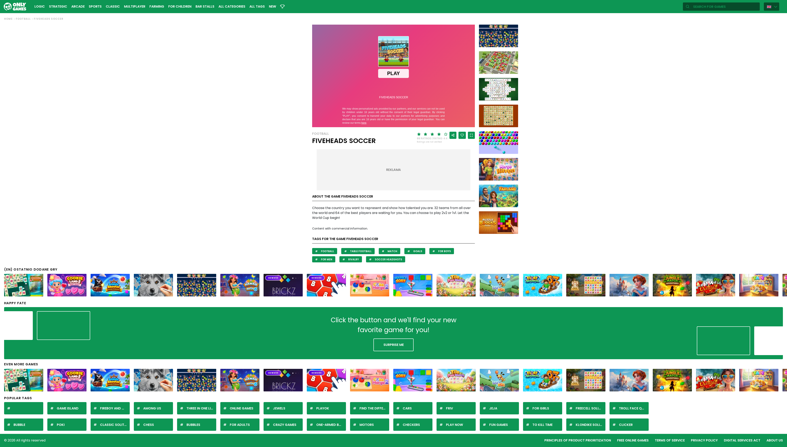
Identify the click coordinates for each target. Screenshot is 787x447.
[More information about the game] (512, 42)
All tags (257, 6)
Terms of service (670, 440)
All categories (231, 6)
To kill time (542, 424)
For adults (240, 424)
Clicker (626, 424)
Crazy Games (284, 424)
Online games (241, 408)
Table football (360, 251)
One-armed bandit (331, 424)
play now (454, 424)
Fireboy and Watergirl (115, 408)
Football (23, 19)
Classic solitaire (115, 424)
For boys (444, 251)
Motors (366, 424)
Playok (322, 408)
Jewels (279, 408)
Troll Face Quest (634, 408)
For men (326, 259)
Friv (449, 408)
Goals (417, 251)
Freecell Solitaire (590, 408)
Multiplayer (134, 6)
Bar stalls (205, 6)
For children (179, 6)
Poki (61, 424)
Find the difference (374, 408)
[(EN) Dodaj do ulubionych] (462, 135)
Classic (113, 6)
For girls (540, 408)
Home (8, 19)
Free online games (633, 440)
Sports (95, 6)
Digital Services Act (742, 440)
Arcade (78, 6)
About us (775, 440)
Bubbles (193, 424)
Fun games (498, 424)
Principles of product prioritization (577, 440)
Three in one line (201, 408)
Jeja (493, 408)
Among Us (152, 408)
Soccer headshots (388, 259)
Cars (407, 408)
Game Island (67, 408)
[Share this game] (452, 135)
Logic (39, 6)
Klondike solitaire (590, 424)
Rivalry (353, 259)
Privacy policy (704, 440)
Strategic (58, 6)
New (272, 6)
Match (392, 251)
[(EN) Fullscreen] (471, 135)
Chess (148, 424)
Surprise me (393, 344)
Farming (156, 6)
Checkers (411, 424)
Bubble (19, 424)
